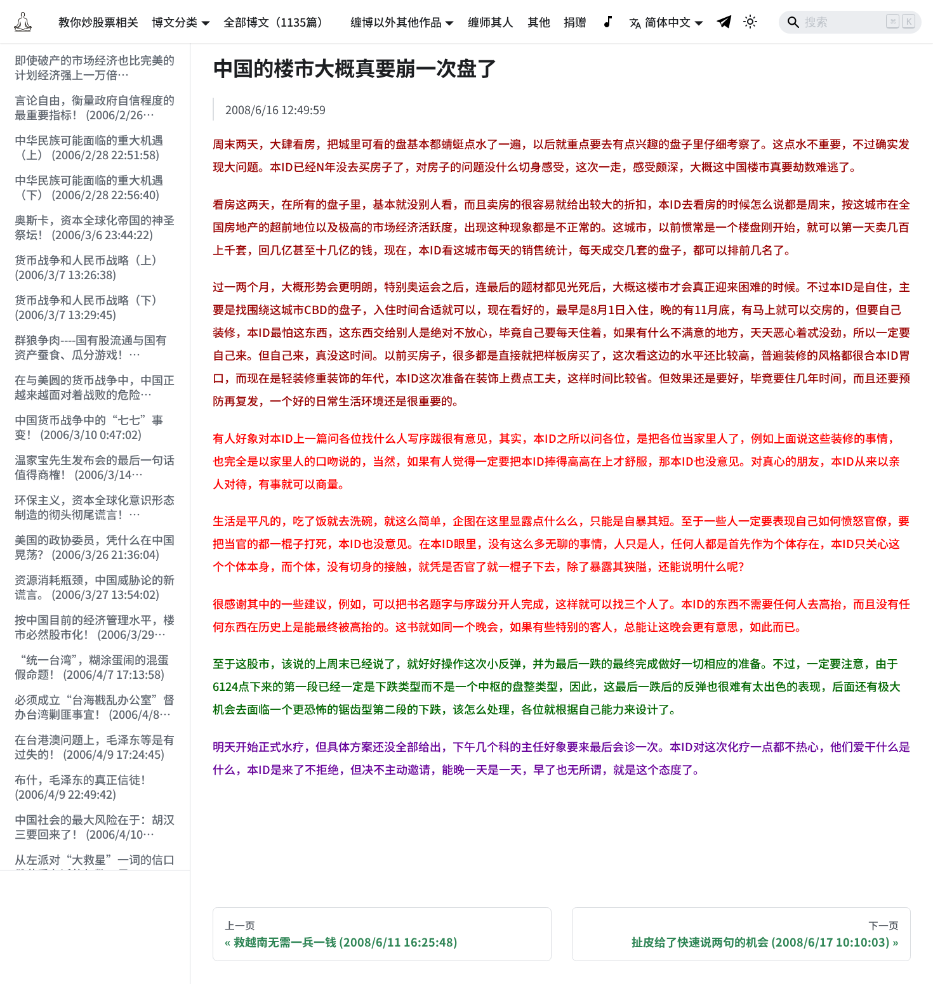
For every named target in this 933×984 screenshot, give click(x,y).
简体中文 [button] (668, 21)
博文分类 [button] (174, 21)
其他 (538, 21)
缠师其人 (490, 21)
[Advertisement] (95, 928)
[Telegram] (724, 21)
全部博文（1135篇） (276, 21)
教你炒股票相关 (98, 21)
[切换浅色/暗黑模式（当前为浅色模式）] (750, 21)
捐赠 (575, 21)
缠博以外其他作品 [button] (396, 21)
